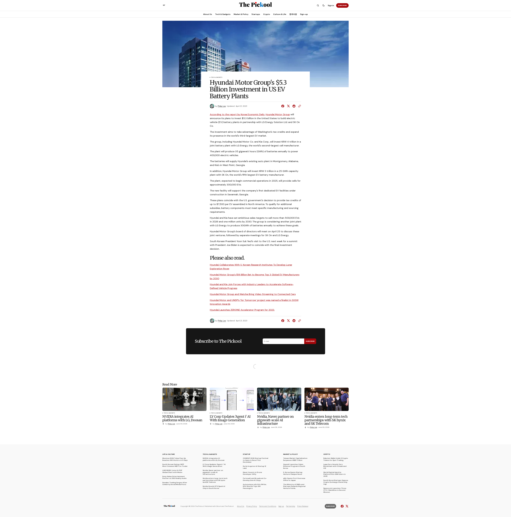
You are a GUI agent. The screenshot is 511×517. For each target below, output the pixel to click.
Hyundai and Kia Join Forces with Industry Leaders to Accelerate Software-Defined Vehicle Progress (252, 286)
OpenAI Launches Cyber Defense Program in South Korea (294, 466)
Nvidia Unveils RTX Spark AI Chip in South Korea (214, 487)
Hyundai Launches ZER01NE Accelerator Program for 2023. (242, 309)
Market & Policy (290, 454)
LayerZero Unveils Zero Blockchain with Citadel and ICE (334, 466)
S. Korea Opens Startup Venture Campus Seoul (292, 473)
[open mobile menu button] (164, 5)
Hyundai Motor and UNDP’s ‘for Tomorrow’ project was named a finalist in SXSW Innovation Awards (254, 302)
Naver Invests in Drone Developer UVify (252, 473)
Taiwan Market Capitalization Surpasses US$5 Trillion (295, 459)
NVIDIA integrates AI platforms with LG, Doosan (213, 459)
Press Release (302, 506)
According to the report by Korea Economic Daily (237, 114)
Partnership (290, 506)
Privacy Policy (251, 506)
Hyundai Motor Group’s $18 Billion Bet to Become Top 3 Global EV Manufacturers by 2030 (254, 276)
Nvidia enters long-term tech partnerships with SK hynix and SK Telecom (215, 480)
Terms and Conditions (267, 506)
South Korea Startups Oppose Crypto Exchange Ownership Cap (335, 482)
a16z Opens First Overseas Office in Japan (294, 479)
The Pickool (229, 506)
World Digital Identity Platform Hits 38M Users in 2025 (334, 474)
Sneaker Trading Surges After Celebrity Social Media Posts (174, 483)
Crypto (326, 454)
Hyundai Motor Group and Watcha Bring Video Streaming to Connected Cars (253, 294)
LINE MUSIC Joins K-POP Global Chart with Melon (172, 471)
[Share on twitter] (288, 106)
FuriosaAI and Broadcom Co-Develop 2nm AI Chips (255, 479)
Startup (246, 454)
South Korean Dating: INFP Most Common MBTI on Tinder (175, 465)
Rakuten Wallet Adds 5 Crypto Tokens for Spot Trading (335, 459)
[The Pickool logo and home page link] (169, 506)
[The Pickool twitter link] (347, 506)
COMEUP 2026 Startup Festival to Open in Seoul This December (255, 460)
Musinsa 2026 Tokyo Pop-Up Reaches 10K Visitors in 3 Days (175, 459)
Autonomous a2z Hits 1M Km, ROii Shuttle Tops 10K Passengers (254, 486)
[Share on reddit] (294, 106)
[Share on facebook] (283, 106)
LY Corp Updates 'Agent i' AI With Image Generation (214, 465)
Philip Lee (222, 106)
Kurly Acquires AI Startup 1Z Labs (254, 467)
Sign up (281, 506)
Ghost (218, 506)
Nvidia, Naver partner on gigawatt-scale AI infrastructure (213, 472)
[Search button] (318, 5)
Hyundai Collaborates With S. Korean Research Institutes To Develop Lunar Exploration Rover (251, 266)
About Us (240, 506)
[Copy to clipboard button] (299, 106)
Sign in (331, 5)
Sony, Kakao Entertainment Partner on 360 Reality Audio (174, 477)
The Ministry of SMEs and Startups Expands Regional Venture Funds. (294, 486)
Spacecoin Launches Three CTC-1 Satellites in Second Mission (334, 490)
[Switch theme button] (323, 5)
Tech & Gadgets (216, 77)
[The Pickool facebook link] (342, 506)
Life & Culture (168, 454)
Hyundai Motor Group (278, 114)
